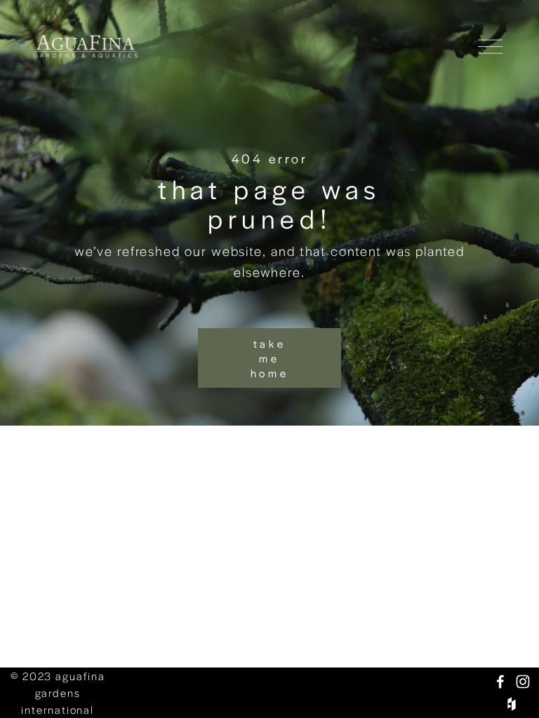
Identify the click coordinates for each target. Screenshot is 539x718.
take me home (270, 358)
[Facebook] (500, 682)
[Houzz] (512, 704)
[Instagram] (523, 682)
